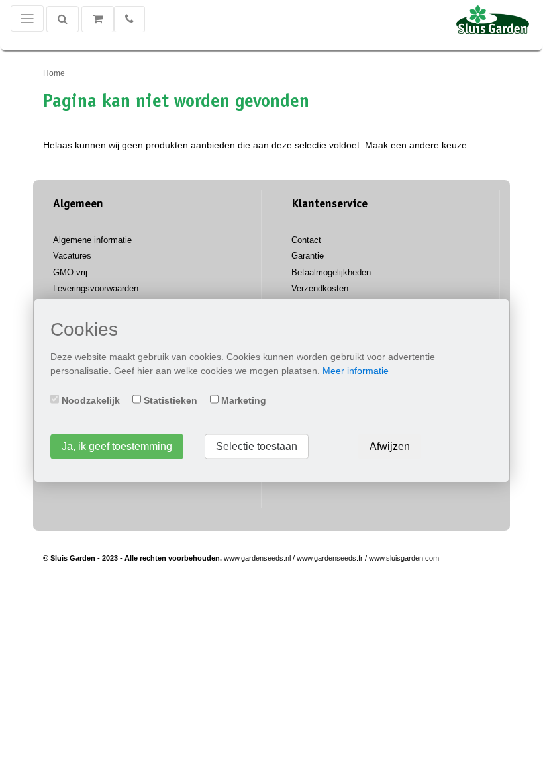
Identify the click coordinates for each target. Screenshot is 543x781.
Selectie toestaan (256, 446)
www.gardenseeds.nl (257, 558)
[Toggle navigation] (27, 18)
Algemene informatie (92, 240)
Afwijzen (390, 446)
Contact (306, 240)
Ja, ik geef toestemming (117, 446)
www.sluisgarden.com (404, 558)
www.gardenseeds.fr (330, 558)
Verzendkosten (319, 288)
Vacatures (72, 256)
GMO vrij (70, 272)
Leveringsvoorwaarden (95, 288)
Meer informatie (355, 370)
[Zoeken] (62, 19)
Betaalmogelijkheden (331, 272)
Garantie (307, 256)
